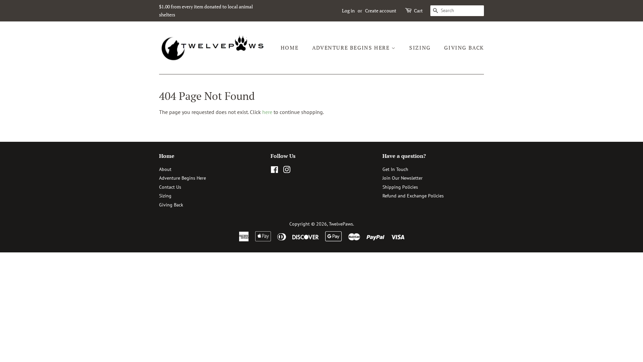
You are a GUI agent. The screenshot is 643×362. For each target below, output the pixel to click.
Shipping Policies (400, 187)
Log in (348, 10)
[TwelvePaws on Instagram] (286, 171)
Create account (380, 10)
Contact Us (170, 187)
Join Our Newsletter (402, 178)
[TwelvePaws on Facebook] (274, 171)
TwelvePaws (341, 224)
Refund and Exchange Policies (413, 196)
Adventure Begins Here (351, 47)
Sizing (420, 47)
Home (289, 47)
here (267, 112)
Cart (418, 10)
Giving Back (464, 47)
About (165, 169)
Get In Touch (395, 169)
